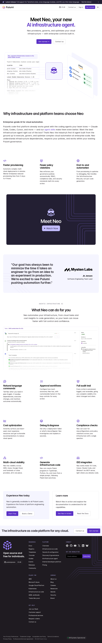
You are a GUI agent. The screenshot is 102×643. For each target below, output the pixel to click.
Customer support (35, 612)
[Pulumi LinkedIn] (83, 545)
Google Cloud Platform (36, 585)
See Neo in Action (64, 513)
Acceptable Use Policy (39, 636)
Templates (32, 552)
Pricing (44, 565)
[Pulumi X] (79, 545)
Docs (30, 546)
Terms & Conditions (53, 636)
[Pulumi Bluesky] (87, 545)
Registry (31, 549)
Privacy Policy (7, 639)
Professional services (36, 615)
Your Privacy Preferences (10, 636)
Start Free (12, 514)
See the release (86, 2)
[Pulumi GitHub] (71, 545)
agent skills (49, 129)
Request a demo (34, 618)
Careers (53, 585)
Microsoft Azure (34, 582)
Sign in (81, 7)
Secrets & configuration (50, 552)
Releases (32, 565)
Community (32, 568)
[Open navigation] (98, 7)
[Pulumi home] (8, 7)
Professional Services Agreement (23, 639)
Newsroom (54, 588)
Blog (52, 582)
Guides (31, 558)
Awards (53, 592)
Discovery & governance (50, 555)
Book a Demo (27, 514)
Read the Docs (82, 513)
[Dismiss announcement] (98, 2)
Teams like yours (34, 598)
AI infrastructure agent (50, 558)
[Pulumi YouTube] (75, 545)
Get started (90, 7)
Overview (45, 546)
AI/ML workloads (34, 595)
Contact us (72, 7)
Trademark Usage (25, 636)
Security (53, 595)
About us (53, 579)
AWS (30, 579)
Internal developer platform (51, 562)
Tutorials (32, 555)
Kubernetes (33, 588)
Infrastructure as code (50, 549)
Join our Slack (33, 609)
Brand (52, 598)
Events (31, 562)
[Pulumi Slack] (67, 545)
